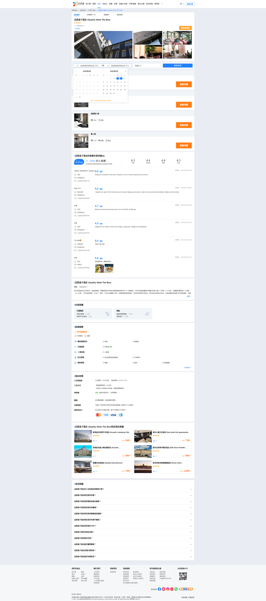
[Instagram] (167, 589)
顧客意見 (162, 574)
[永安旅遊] (78, 4)
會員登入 (152, 572)
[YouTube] (163, 589)
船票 (115, 4)
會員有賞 (152, 578)
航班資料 (136, 572)
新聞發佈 (96, 576)
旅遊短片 (126, 578)
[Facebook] (159, 589)
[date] (88, 66)
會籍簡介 (152, 576)
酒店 (99, 4)
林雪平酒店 (92, 10)
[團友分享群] (186, 589)
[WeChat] (176, 589)
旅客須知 (126, 572)
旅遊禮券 (126, 576)
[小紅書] (172, 589)
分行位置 (96, 578)
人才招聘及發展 (99, 580)
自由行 (104, 4)
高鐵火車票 (123, 4)
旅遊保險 (126, 574)
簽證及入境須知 (138, 578)
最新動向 (96, 574)
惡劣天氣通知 (137, 576)
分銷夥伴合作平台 (165, 578)
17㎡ (94, 140)
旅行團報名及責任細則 (130, 583)
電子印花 (126, 580)
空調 (102, 140)
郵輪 (110, 4)
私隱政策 (96, 583)
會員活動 (162, 572)
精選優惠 (152, 580)
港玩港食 (75, 580)
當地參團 (149, 4)
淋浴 (102, 120)
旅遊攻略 (113, 572)
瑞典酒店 (83, 10)
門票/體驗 (132, 4)
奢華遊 (156, 4)
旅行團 (88, 4)
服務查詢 (162, 576)
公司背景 (96, 572)
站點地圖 (184, 597)
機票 (94, 4)
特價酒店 (75, 10)
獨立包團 (141, 4)
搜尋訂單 (190, 4)
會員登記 (152, 574)
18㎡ (94, 120)
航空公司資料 (137, 574)
